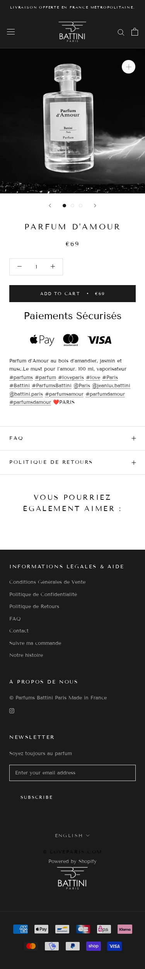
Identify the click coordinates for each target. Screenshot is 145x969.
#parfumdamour (105, 394)
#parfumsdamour (30, 402)
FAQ (16, 438)
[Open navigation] (11, 31)
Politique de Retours (34, 606)
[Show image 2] (72, 205)
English (69, 835)
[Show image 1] (64, 205)
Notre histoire (26, 655)
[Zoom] (128, 66)
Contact (19, 631)
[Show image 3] (80, 205)
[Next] (95, 205)
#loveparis (71, 377)
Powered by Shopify (72, 861)
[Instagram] (11, 711)
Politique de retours (51, 462)
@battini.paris (26, 394)
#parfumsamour (64, 394)
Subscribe (36, 797)
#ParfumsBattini (52, 386)
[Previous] (50, 205)
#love (93, 377)
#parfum (45, 377)
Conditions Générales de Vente (47, 582)
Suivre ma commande (35, 643)
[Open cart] (134, 32)
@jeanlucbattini (111, 386)
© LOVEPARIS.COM (72, 851)
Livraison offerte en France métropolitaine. (72, 7)
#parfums (21, 377)
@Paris (81, 386)
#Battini (19, 386)
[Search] (121, 32)
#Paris (110, 377)
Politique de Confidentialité (43, 594)
